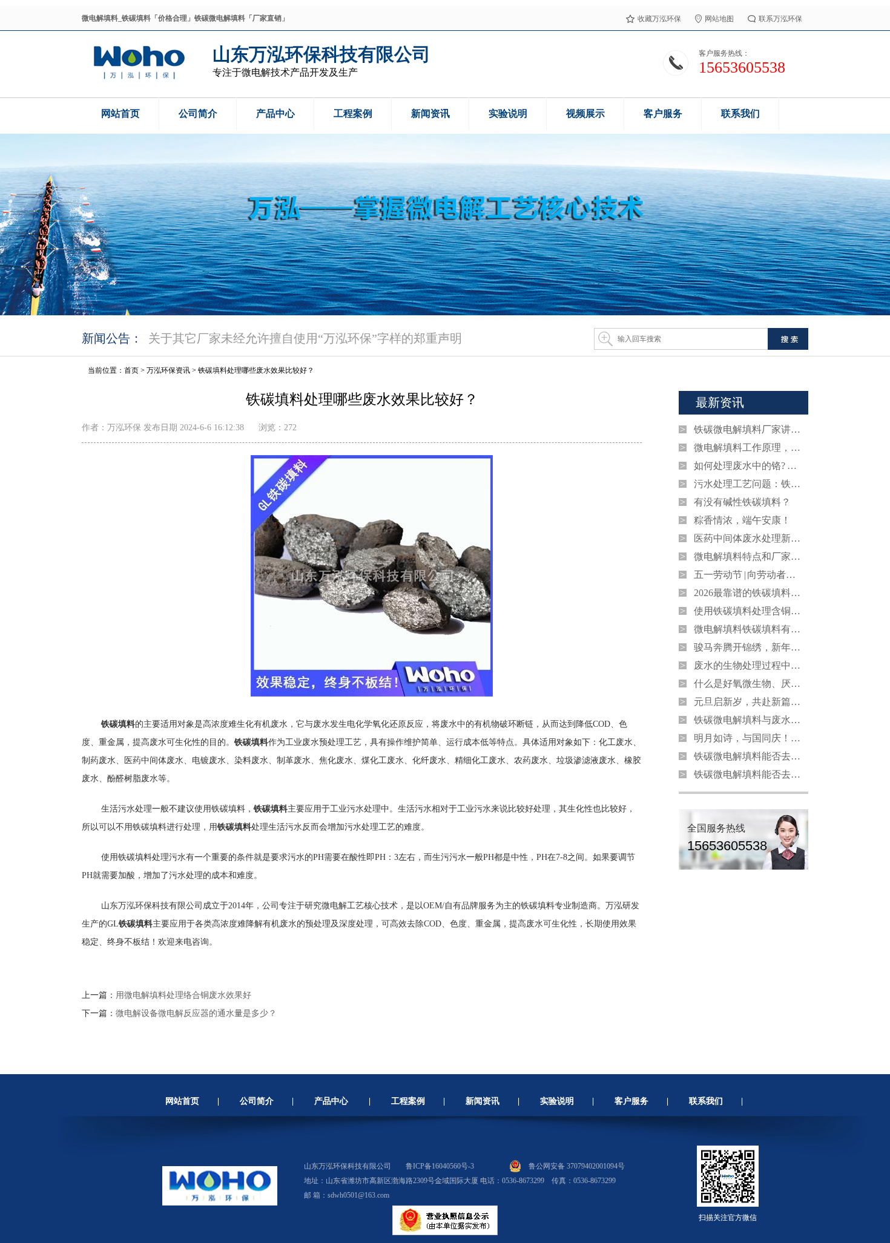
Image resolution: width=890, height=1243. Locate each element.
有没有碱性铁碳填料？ (742, 502)
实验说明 (557, 1101)
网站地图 (719, 19)
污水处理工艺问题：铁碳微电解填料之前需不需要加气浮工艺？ (748, 484)
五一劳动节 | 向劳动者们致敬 (748, 574)
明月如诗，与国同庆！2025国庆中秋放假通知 (748, 738)
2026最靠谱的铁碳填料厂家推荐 (748, 593)
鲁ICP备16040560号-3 (440, 1166)
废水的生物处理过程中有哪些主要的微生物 (748, 665)
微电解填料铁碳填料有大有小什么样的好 (748, 629)
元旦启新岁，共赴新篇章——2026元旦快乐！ (748, 702)
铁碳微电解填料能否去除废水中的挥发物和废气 (748, 774)
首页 (131, 370)
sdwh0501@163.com (358, 1195)
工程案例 (408, 1101)
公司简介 (257, 1101)
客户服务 (631, 1101)
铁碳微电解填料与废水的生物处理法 (748, 720)
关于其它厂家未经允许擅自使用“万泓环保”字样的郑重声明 (305, 338)
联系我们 (706, 1101)
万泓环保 (124, 427)
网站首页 (182, 1101)
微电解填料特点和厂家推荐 (748, 556)
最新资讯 (720, 402)
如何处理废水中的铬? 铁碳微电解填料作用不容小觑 (748, 466)
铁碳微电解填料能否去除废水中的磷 (748, 756)
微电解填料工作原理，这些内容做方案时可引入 (748, 447)
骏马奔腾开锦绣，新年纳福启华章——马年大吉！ (748, 647)
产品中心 (331, 1101)
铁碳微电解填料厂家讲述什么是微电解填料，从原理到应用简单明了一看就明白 (748, 429)
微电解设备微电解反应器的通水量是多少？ (196, 1013)
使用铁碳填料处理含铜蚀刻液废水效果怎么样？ (748, 611)
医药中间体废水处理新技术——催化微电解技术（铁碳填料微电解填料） (748, 538)
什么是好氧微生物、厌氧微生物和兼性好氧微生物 (748, 683)
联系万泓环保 (780, 19)
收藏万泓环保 (659, 19)
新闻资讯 (482, 1101)
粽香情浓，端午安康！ (742, 520)
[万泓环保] (139, 77)
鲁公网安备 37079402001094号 (577, 1166)
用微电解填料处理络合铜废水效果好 (183, 995)
